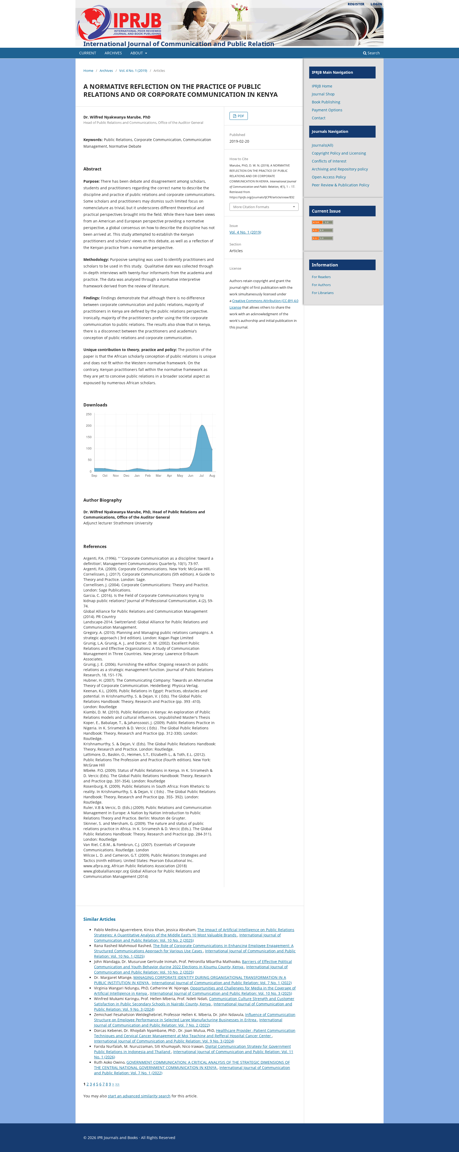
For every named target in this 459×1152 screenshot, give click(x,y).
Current (87, 52)
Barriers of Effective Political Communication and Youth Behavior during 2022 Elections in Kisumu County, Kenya (193, 964)
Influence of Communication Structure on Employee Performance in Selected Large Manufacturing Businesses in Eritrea (194, 1017)
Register (356, 4)
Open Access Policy (329, 176)
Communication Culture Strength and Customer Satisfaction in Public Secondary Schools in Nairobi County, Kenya (194, 1001)
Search (373, 52)
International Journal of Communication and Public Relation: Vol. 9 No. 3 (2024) (164, 1041)
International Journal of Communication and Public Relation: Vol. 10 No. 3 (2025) (221, 993)
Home (88, 70)
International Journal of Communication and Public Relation (178, 43)
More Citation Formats (251, 206)
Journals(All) (322, 145)
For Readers (321, 276)
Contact (318, 117)
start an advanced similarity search (139, 1095)
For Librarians (323, 292)
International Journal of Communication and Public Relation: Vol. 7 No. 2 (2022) (188, 1022)
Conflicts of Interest (329, 161)
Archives (113, 52)
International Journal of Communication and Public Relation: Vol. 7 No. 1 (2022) (222, 982)
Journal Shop (323, 94)
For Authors (321, 284)
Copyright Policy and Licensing (339, 153)
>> (117, 1084)
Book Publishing (326, 101)
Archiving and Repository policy (340, 169)
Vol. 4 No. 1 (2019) (133, 70)
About (137, 52)
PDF (240, 115)
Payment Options (327, 109)
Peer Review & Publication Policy (340, 184)
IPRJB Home (322, 86)
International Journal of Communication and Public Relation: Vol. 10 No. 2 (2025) (187, 937)
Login (376, 4)
